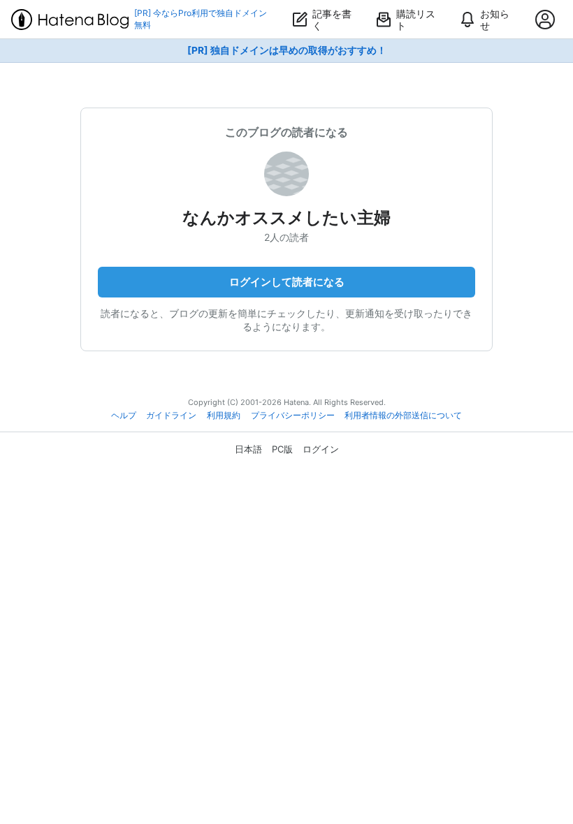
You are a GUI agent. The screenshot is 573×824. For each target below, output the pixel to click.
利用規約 (223, 415)
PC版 (282, 449)
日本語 (248, 449)
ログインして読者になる (286, 281)
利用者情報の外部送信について (403, 415)
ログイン (321, 449)
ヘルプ (123, 415)
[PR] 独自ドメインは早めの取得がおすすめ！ (286, 50)
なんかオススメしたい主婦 (286, 217)
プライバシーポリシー (293, 415)
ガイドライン (171, 415)
